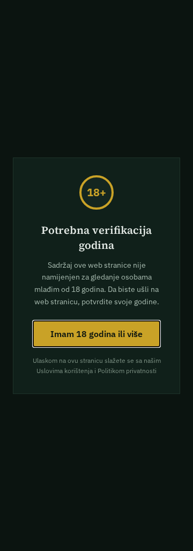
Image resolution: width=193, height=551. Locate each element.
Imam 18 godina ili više (96, 333)
